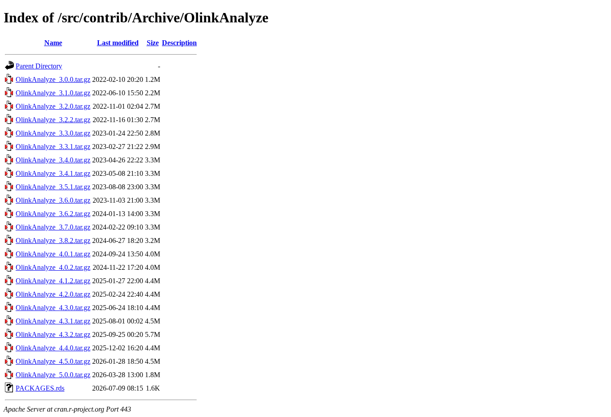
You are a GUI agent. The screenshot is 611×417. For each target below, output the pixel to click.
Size (153, 43)
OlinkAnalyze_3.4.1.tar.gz (53, 173)
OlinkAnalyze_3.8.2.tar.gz (53, 240)
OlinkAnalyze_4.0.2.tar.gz (53, 267)
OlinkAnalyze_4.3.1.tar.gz (53, 321)
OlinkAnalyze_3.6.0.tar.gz (53, 200)
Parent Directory (39, 66)
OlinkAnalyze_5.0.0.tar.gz (53, 375)
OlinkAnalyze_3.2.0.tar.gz (53, 106)
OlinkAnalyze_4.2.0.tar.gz (53, 294)
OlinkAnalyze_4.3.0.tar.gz (53, 307)
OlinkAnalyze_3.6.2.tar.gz (53, 213)
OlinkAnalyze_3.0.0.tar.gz (53, 79)
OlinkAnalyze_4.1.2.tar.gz (53, 281)
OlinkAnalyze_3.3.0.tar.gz (53, 133)
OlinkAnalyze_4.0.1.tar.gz (53, 254)
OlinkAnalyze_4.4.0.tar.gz (53, 348)
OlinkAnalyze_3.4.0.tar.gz (53, 160)
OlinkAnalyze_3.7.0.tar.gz (53, 227)
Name (53, 43)
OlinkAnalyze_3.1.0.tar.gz (53, 93)
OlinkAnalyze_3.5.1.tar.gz (53, 187)
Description (179, 43)
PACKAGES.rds (40, 388)
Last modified (118, 43)
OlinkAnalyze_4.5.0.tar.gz (53, 361)
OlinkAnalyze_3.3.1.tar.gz (53, 146)
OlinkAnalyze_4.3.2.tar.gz (53, 334)
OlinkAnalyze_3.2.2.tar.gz (53, 119)
